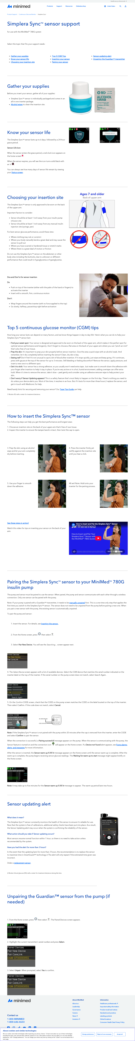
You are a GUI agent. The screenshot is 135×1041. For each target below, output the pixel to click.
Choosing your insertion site (23, 62)
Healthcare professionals (118, 1)
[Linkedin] (30, 1027)
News (74, 1016)
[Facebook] (8, 1027)
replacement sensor (22, 863)
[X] (35, 1027)
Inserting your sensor (61, 59)
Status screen (17, 172)
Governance (76, 1010)
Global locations (105, 1019)
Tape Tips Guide (67, 389)
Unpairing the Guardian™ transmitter (109, 59)
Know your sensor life (20, 59)
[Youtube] (24, 1027)
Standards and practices (108, 1013)
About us (75, 1003)
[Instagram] (14, 1027)
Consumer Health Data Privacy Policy (112, 1022)
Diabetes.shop (81, 6)
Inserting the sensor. (49, 623)
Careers (75, 1013)
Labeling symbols (106, 1016)
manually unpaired (77, 602)
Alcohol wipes (17, 104)
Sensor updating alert (102, 56)
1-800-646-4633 (16, 1022)
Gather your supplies (19, 56)
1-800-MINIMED (15, 1019)
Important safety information (109, 1006)
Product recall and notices (108, 1010)
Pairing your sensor (60, 62)
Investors (75, 1019)
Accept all (120, 1034)
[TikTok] (19, 1027)
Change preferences (88, 1034)
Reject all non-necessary (104, 1034)
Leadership (76, 1006)
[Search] (120, 6)
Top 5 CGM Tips (59, 56)
